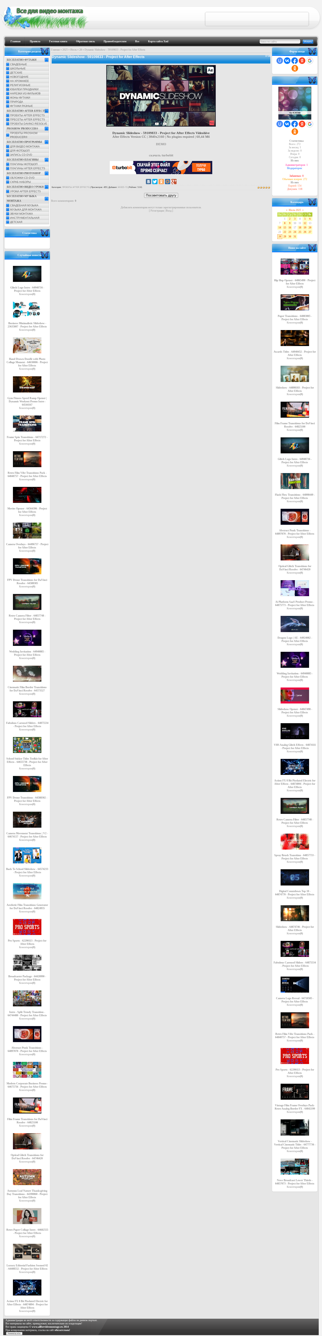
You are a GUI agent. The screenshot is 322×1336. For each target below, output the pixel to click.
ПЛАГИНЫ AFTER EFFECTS (27, 168)
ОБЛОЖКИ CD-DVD (22, 177)
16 (289, 227)
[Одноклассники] (161, 181)
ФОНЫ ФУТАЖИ (20, 97)
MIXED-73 (122, 187)
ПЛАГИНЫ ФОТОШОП (24, 164)
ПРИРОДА (16, 101)
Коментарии (27, 294)
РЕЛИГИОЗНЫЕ (20, 85)
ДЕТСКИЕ (16, 72)
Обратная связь (85, 41)
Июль (73, 49)
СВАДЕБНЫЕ (18, 64)
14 (279, 227)
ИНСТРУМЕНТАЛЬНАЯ (24, 217)
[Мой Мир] (167, 181)
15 (284, 227)
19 (305, 227)
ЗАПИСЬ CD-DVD (21, 154)
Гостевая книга (58, 41)
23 (289, 231)
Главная (16, 41)
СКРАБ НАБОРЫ (20, 182)
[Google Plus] (174, 181)
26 (305, 231)
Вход (169, 210)
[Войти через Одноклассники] (295, 68)
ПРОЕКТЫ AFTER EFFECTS (27, 115)
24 (295, 231)
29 (284, 236)
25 (300, 231)
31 (295, 236)
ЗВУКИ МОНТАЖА (21, 213)
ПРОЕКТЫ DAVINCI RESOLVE (28, 123)
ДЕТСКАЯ (16, 222)
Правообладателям (115, 41)
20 (310, 227)
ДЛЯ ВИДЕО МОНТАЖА (25, 146)
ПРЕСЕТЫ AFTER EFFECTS (27, 119)
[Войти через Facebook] (294, 60)
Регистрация (157, 210)
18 (300, 227)
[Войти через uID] (279, 60)
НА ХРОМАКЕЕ (19, 81)
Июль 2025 (295, 210)
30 (289, 236)
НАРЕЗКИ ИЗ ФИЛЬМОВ (25, 93)
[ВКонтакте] (148, 181)
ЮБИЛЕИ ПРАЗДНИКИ (24, 89)
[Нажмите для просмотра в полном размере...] (161, 125)
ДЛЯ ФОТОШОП (20, 150)
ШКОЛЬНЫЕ (18, 68)
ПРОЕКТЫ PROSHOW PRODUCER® (23, 135)
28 (80, 49)
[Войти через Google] (309, 60)
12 (305, 223)
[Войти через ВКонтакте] (287, 60)
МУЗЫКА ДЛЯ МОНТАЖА (26, 209)
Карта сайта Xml (158, 41)
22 (284, 231)
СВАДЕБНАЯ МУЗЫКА (24, 205)
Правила (35, 41)
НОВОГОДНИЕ (19, 76)
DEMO (161, 144)
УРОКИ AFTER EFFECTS (25, 191)
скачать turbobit (161, 155)
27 (310, 231)
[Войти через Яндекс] (302, 60)
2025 (65, 49)
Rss (137, 41)
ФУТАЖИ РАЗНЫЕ (21, 106)
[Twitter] (154, 181)
